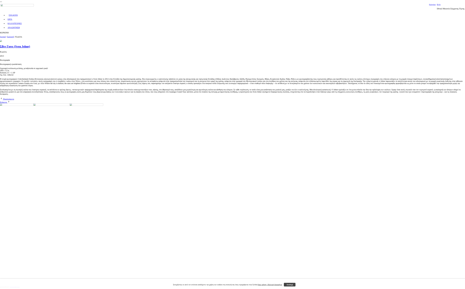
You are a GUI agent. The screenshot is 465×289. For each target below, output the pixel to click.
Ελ (438, 4)
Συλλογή (10, 37)
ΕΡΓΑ (10, 19)
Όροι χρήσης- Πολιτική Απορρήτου (270, 285)
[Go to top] (1, 1)
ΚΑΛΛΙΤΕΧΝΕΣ (15, 23)
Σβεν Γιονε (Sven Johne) (15, 46)
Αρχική (3, 37)
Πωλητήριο (432, 4)
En (440, 4)
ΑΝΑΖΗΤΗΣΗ (14, 28)
